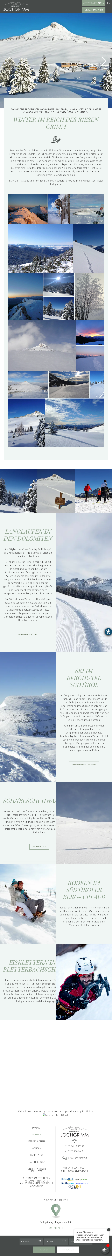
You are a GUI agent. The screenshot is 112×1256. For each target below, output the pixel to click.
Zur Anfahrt (56, 1228)
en (108, 3)
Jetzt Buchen (94, 9)
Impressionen (36, 1141)
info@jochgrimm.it (77, 1158)
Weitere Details (39, 847)
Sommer (36, 1127)
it (109, 9)
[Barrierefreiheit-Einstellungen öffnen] (108, 631)
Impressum (36, 1155)
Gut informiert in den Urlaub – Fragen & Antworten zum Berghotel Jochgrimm (36, 1182)
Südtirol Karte (25, 1111)
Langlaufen (96, 150)
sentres (50, 1111)
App (79, 1111)
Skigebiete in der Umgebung (84, 764)
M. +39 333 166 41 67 (74, 1151)
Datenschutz (37, 1162)
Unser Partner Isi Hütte (36, 1170)
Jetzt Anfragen (93, 3)
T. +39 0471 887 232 (74, 1146)
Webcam (36, 1148)
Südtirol (90, 1111)
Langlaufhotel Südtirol (28, 634)
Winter (36, 1134)
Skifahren (83, 150)
